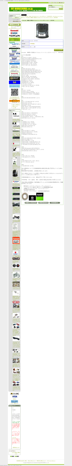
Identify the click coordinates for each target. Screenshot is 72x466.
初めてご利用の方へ (16, 104)
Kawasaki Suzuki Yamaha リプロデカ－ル (16, 269)
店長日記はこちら (16, 447)
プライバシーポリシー (51, 460)
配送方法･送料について (41, 460)
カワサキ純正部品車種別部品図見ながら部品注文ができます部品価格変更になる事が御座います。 (16, 234)
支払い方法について (32, 460)
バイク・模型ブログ (14, 403)
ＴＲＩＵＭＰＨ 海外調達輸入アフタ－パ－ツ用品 (16, 279)
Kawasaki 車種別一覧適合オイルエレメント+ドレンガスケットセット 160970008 (42, 17)
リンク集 (14, 107)
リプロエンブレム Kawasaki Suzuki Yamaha (16, 261)
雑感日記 (14, 398)
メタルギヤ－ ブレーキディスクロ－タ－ (16, 288)
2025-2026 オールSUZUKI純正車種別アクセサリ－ (16, 185)
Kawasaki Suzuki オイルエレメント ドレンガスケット (16, 178)
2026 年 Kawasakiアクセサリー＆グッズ (16, 140)
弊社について (15, 106)
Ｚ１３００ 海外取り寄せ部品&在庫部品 (16, 221)
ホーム (22, 16)
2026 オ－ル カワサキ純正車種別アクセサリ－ (16, 191)
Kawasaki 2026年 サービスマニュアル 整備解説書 (17, 120)
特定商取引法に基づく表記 (22, 460)
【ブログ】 (14, 437)
